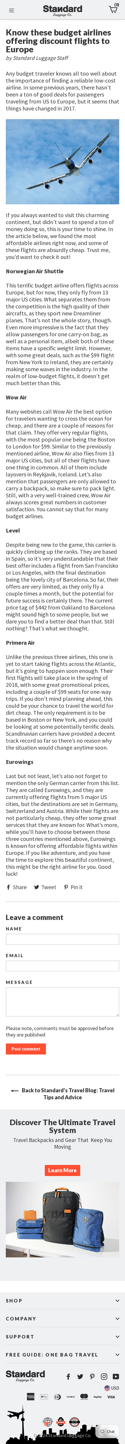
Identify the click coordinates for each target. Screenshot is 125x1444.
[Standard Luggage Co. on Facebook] (68, 1376)
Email (15, 955)
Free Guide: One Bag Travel (52, 1354)
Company (21, 1318)
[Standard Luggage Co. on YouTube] (116, 1376)
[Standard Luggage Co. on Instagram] (104, 1376)
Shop (14, 1300)
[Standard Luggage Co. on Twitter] (80, 1376)
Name (14, 929)
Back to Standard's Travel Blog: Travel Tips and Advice (68, 1093)
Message (19, 982)
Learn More (62, 1170)
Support (20, 1336)
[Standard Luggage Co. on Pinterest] (92, 1376)
